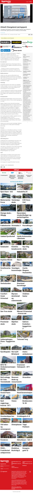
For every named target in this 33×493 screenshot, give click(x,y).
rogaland (2, 165)
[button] (1, 170)
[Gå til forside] (6, 1)
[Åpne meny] (30, 1)
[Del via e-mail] (31, 34)
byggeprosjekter (10, 165)
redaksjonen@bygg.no (14, 467)
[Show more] (27, 122)
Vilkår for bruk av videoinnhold (16, 486)
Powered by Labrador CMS (16, 491)
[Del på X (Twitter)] (30, 34)
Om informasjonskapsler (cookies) (16, 487)
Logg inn (27, 1)
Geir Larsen (30, 463)
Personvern (13, 488)
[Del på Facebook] (29, 34)
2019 (6, 165)
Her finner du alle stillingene (16, 181)
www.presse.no (13, 478)
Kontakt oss (24, 465)
